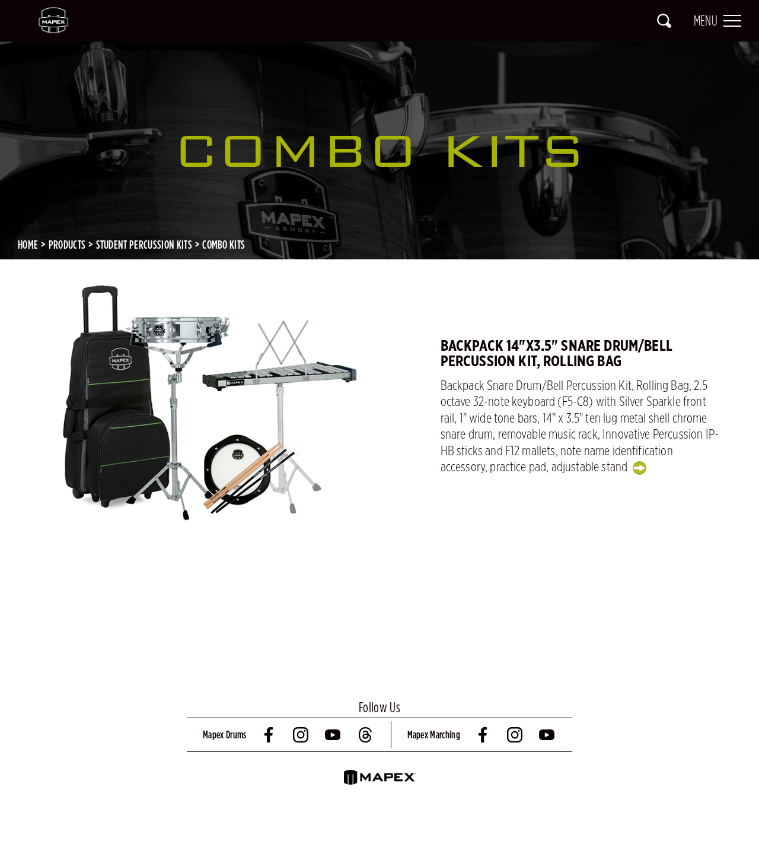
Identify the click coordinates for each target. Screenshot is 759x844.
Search (664, 21)
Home (28, 244)
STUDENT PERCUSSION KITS (144, 244)
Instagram (302, 735)
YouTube (334, 735)
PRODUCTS (67, 244)
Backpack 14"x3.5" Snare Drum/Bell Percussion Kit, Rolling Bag (556, 353)
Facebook (270, 735)
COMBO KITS (223, 244)
